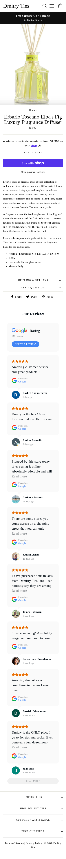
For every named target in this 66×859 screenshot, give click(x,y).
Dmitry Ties (16, 6)
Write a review (25, 344)
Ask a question (33, 288)
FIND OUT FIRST (32, 831)
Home (32, 110)
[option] (33, 18)
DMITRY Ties (33, 797)
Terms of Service (14, 843)
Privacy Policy (34, 843)
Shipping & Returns (33, 280)
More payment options (33, 171)
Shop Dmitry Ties (33, 808)
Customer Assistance (33, 820)
